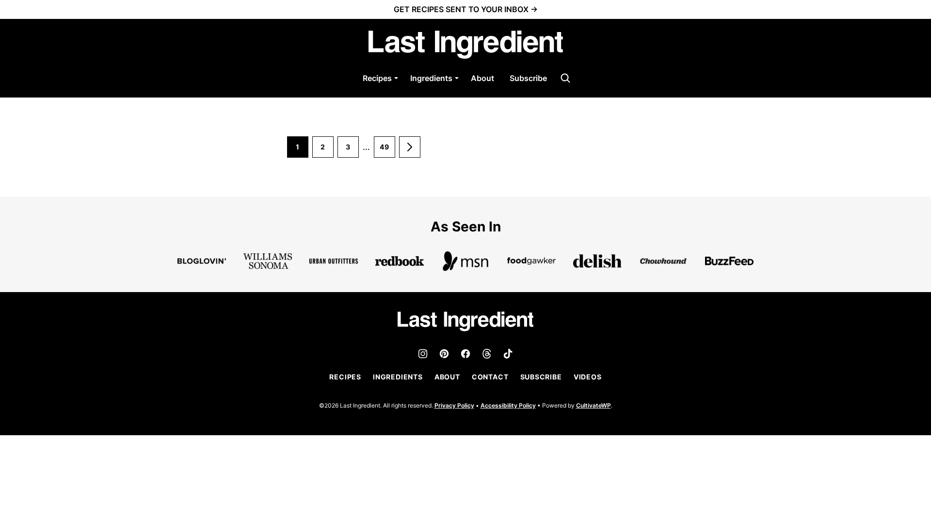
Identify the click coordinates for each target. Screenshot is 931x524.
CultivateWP (593, 405)
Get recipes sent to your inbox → (466, 9)
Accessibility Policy (508, 405)
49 (387, 150)
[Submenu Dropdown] (396, 78)
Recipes (377, 78)
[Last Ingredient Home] (466, 45)
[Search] (565, 78)
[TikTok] (508, 353)
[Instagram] (422, 353)
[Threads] (487, 353)
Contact (490, 377)
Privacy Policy (454, 405)
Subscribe (528, 78)
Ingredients (431, 78)
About (482, 78)
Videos (588, 377)
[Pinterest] (444, 353)
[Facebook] (465, 353)
